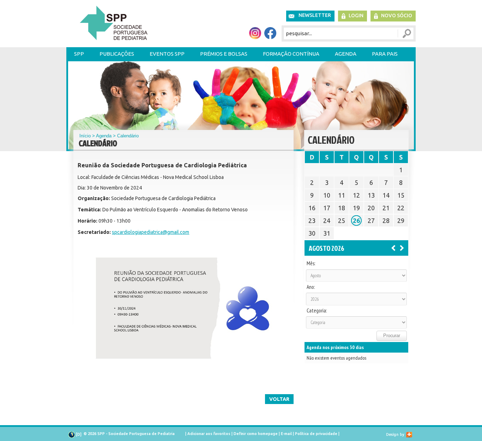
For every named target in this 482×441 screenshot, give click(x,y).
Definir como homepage (256, 433)
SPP (79, 54)
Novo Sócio (396, 15)
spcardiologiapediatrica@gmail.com (150, 232)
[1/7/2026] (393, 247)
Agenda (345, 54)
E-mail (286, 433)
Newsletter (315, 15)
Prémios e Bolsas (223, 54)
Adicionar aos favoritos (208, 433)
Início (85, 135)
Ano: (311, 287)
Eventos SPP (167, 54)
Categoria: (317, 310)
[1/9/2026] (402, 247)
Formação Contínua (291, 54)
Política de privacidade (316, 433)
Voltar (279, 399)
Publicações (117, 54)
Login (356, 15)
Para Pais (385, 54)
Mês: (311, 263)
